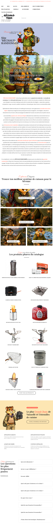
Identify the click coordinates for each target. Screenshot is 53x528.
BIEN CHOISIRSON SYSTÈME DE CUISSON (6, 20)
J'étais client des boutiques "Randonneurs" (33, 519)
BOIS (8, 6)
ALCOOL (15, 6)
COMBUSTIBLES (36, 9)
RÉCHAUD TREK (9, 17)
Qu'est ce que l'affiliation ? (28, 469)
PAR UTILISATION (5, 9)
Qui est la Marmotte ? (27, 462)
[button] (26, 198)
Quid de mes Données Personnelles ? (31, 505)
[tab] (35, 462)
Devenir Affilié (25, 476)
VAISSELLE (15, 9)
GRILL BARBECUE (25, 6)
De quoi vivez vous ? (26, 498)
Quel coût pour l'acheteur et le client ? (32, 483)
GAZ (2, 6)
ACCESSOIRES (25, 9)
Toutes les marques (6, 12)
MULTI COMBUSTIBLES (38, 6)
